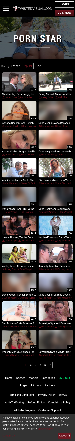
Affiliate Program (24, 410)
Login (65, 4)
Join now (35, 385)
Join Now (64, 12)
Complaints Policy (59, 402)
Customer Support (49, 410)
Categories (48, 378)
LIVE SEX (64, 378)
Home (9, 378)
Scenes (20, 378)
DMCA (63, 394)
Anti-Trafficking (14, 402)
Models (33, 378)
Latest (15, 66)
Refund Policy (36, 402)
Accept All (64, 435)
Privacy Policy (46, 394)
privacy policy (45, 428)
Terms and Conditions (21, 394)
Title (38, 66)
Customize (8, 435)
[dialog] (37, 427)
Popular (27, 66)
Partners (49, 385)
